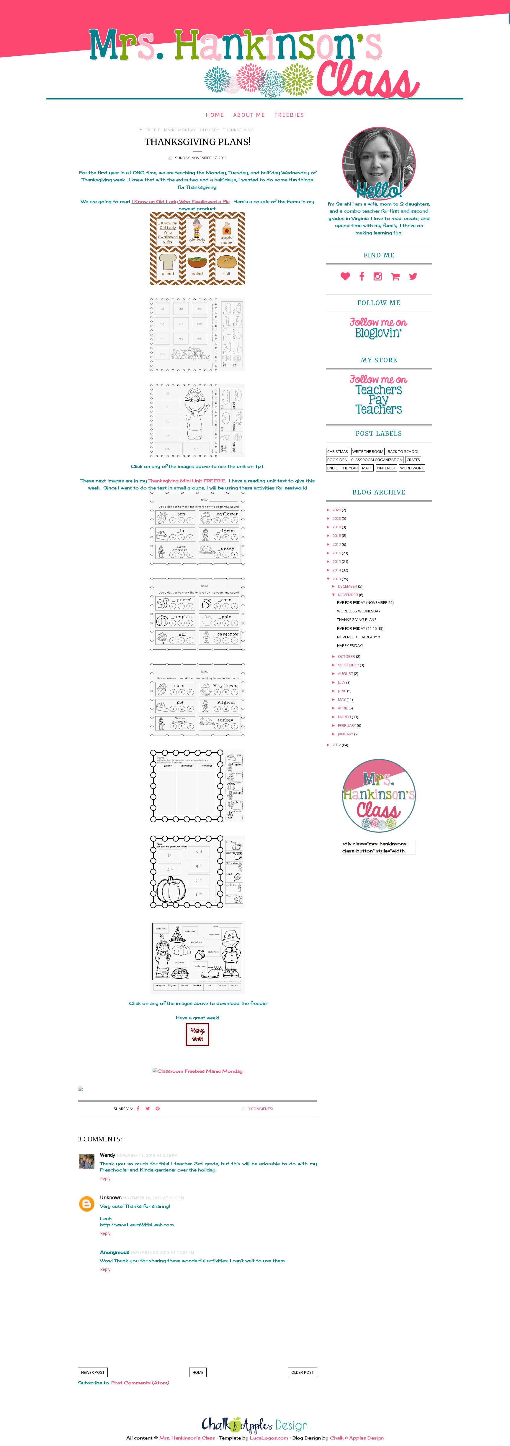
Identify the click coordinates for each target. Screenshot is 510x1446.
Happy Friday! (350, 645)
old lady (209, 129)
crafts (413, 459)
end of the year (342, 468)
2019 (337, 527)
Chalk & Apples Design (357, 1438)
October (347, 656)
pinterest (386, 468)
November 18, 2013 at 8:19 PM (153, 1197)
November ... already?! (358, 637)
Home (215, 114)
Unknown (111, 1197)
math (367, 468)
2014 (337, 570)
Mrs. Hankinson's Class (187, 1438)
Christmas (337, 451)
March (345, 716)
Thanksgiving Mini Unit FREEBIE (186, 481)
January (346, 734)
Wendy (107, 1155)
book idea (337, 459)
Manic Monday (180, 129)
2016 (337, 553)
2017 (337, 544)
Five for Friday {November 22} (365, 602)
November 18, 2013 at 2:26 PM (147, 1155)
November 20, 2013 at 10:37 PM (162, 1252)
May (342, 699)
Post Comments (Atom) (140, 1383)
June (342, 691)
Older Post (302, 1372)
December (348, 586)
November (348, 594)
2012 (337, 744)
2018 (337, 535)
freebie (152, 129)
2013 (337, 578)
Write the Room (367, 451)
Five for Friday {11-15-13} (360, 628)
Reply (105, 1178)
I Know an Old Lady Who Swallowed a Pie (181, 201)
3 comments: (260, 1108)
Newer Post (92, 1372)
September (349, 665)
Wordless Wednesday (358, 611)
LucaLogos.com (269, 1438)
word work (412, 468)
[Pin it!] (157, 1108)
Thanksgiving (238, 129)
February (347, 725)
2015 (337, 561)
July (342, 682)
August (346, 673)
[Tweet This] (147, 1108)
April (343, 708)
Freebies (289, 114)
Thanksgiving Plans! (357, 619)
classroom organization (376, 459)
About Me (249, 114)
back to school (403, 451)
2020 (337, 518)
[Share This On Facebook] (138, 1108)
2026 (337, 509)
